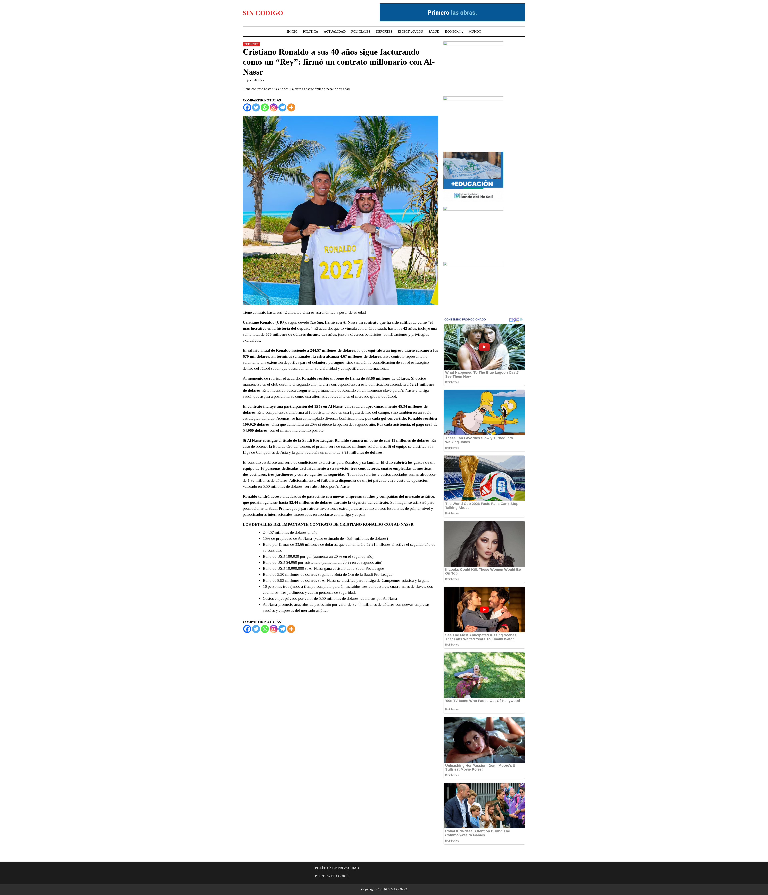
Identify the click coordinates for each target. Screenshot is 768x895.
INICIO (292, 31)
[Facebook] (247, 107)
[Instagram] (274, 107)
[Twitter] (256, 107)
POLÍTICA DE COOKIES (332, 876)
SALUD (433, 31)
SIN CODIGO (263, 13)
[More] (291, 107)
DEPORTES (384, 31)
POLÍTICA (310, 31)
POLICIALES (360, 31)
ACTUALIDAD (335, 31)
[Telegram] (282, 107)
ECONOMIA (454, 31)
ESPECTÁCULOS (410, 31)
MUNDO (475, 31)
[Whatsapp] (265, 107)
